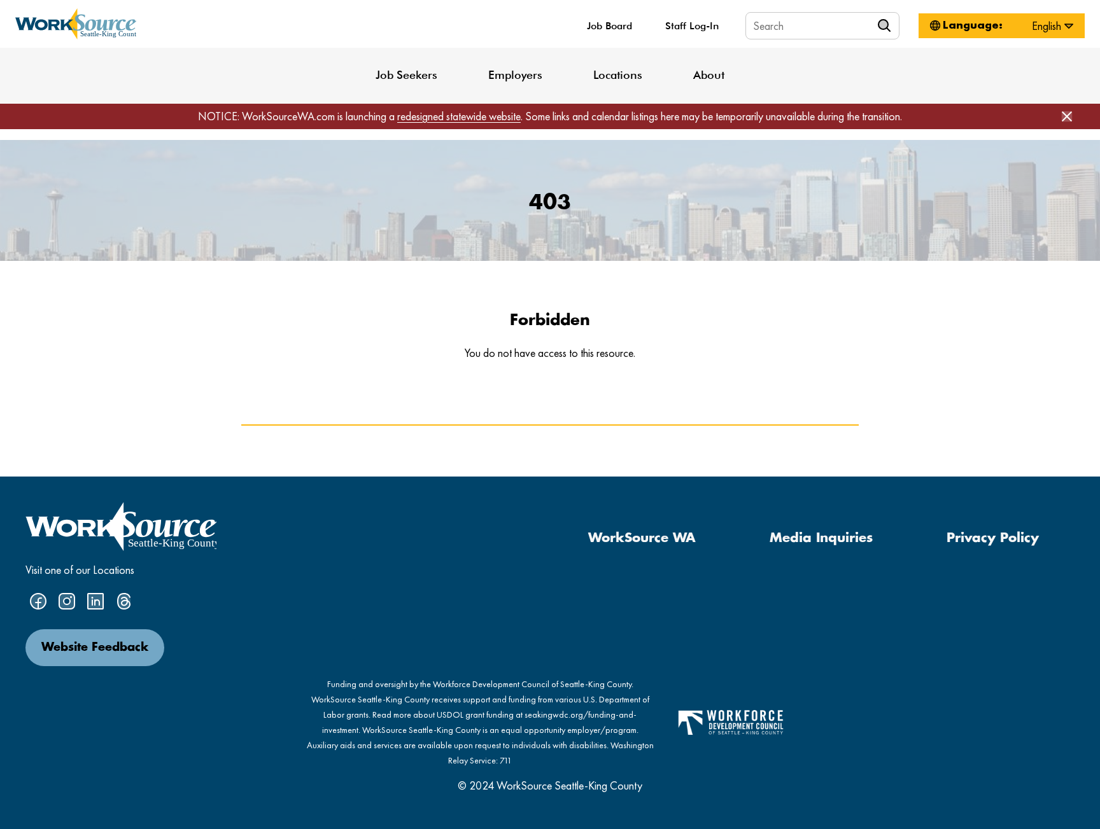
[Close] (1067, 116)
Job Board (609, 26)
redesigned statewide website (459, 116)
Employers (515, 74)
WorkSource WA (642, 538)
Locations (617, 74)
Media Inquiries (821, 538)
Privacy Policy (993, 538)
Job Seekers (406, 74)
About (708, 74)
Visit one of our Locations (79, 569)
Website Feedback (94, 647)
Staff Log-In (692, 26)
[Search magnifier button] (886, 25)
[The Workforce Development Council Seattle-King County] (730, 721)
